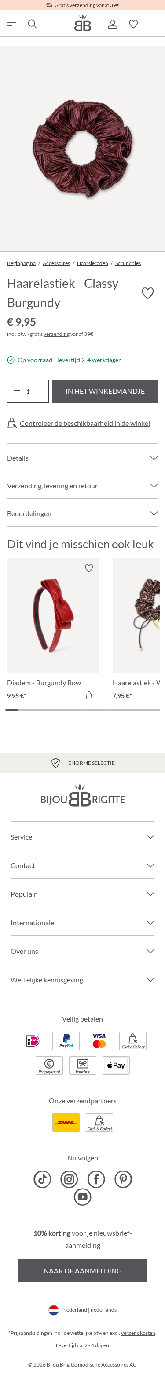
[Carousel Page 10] (127, 710)
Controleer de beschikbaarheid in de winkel (85, 423)
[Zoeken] (31, 24)
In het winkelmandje (105, 391)
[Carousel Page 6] (76, 710)
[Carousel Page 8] (101, 710)
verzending (57, 334)
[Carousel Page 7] (89, 710)
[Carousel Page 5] (63, 710)
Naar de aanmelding (83, 1270)
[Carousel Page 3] (37, 710)
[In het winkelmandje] (88, 695)
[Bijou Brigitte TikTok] (42, 1179)
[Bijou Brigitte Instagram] (69, 1179)
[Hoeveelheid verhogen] (39, 391)
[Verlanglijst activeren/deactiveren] (147, 293)
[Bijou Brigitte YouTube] (82, 1197)
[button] (112, 24)
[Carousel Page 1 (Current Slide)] (11, 710)
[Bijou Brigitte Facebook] (96, 1179)
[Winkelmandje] (154, 24)
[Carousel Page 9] (114, 710)
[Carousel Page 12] (153, 710)
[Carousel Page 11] (140, 710)
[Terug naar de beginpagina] (83, 23)
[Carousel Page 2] (24, 710)
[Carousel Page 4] (50, 710)
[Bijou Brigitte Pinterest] (123, 1179)
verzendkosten (138, 1333)
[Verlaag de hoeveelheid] (17, 391)
